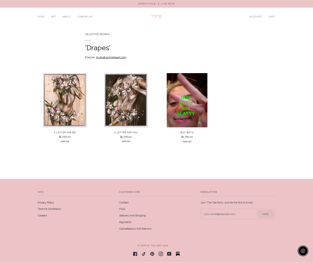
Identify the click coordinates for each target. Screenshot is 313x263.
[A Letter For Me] (65, 100)
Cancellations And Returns (135, 228)
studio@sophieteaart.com (111, 57)
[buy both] (187, 100)
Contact (124, 202)
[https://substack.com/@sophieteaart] (178, 254)
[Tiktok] (144, 254)
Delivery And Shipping (132, 215)
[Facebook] (135, 254)
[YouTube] (169, 254)
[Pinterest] (152, 254)
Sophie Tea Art (151, 245)
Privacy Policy (46, 202)
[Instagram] (161, 254)
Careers (42, 215)
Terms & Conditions (49, 208)
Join (265, 214)
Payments (125, 222)
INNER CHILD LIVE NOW (156, 3)
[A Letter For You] (126, 100)
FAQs (122, 208)
